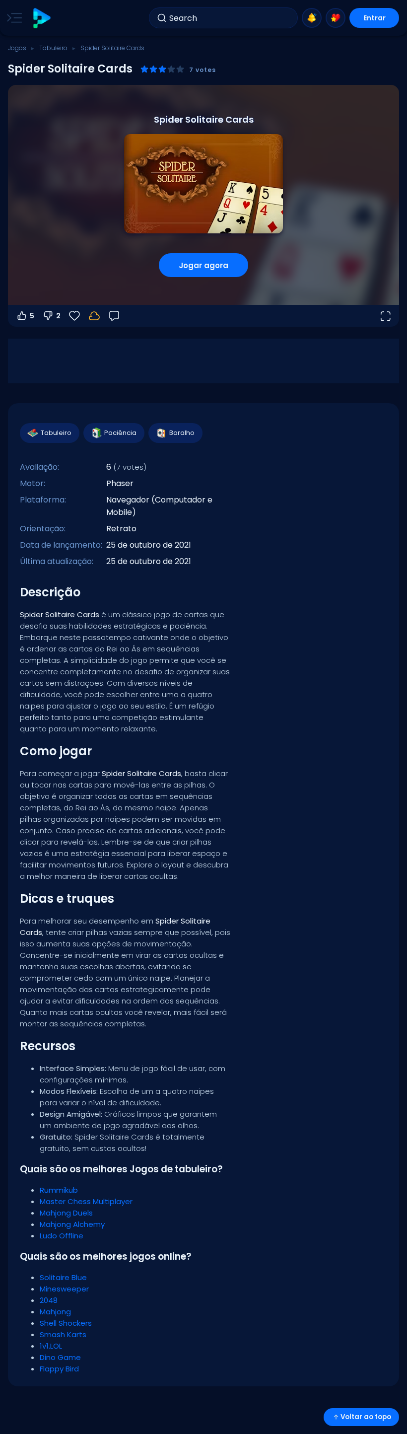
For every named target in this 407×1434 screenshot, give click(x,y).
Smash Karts (63, 1334)
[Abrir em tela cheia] (385, 316)
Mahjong (55, 1311)
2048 (49, 1300)
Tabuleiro (53, 48)
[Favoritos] (335, 18)
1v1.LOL (51, 1346)
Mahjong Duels (66, 1213)
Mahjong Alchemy (72, 1224)
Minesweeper (64, 1289)
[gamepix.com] (41, 18)
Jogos (17, 48)
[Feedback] (114, 316)
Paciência (120, 432)
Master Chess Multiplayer (86, 1201)
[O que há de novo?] (312, 18)
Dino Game (60, 1357)
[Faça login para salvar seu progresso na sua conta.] (94, 316)
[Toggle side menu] (12, 17)
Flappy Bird (59, 1368)
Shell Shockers (66, 1323)
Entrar (374, 18)
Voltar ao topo (365, 1417)
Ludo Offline (61, 1235)
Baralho (182, 432)
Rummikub (59, 1190)
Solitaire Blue (63, 1277)
